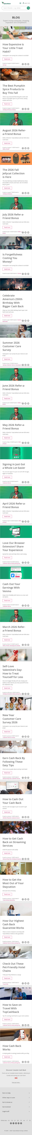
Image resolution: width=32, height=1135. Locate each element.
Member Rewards (7, 818)
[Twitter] (13, 1123)
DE (18, 1120)
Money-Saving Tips (15, 563)
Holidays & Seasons (7, 109)
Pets (7, 984)
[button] (20, 3)
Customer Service (11, 365)
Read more (7, 59)
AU (24, 1120)
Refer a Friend (6, 149)
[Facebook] (11, 1123)
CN (12, 1120)
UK (9, 1120)
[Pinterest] (21, 1123)
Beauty (14, 109)
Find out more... (16, 1082)
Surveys (4, 65)
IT (27, 1120)
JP (15, 1120)
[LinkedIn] (16, 1123)
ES (30, 1120)
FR (21, 1120)
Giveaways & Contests (15, 645)
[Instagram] (18, 1123)
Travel (4, 900)
